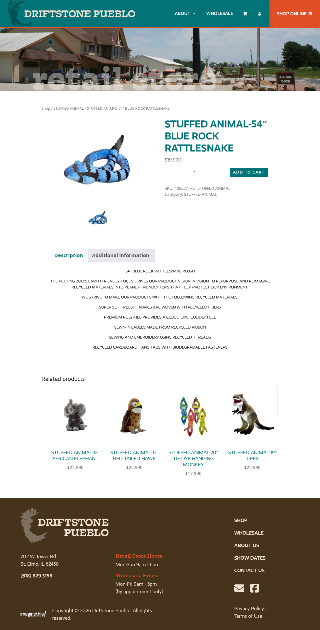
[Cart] (245, 14)
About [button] (182, 13)
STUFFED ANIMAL (69, 108)
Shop (46, 108)
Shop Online (291, 13)
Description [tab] (68, 255)
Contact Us (249, 570)
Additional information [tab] (120, 255)
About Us (246, 545)
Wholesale (219, 13)
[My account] (259, 14)
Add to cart (249, 172)
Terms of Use (248, 616)
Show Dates (250, 558)
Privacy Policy (249, 608)
